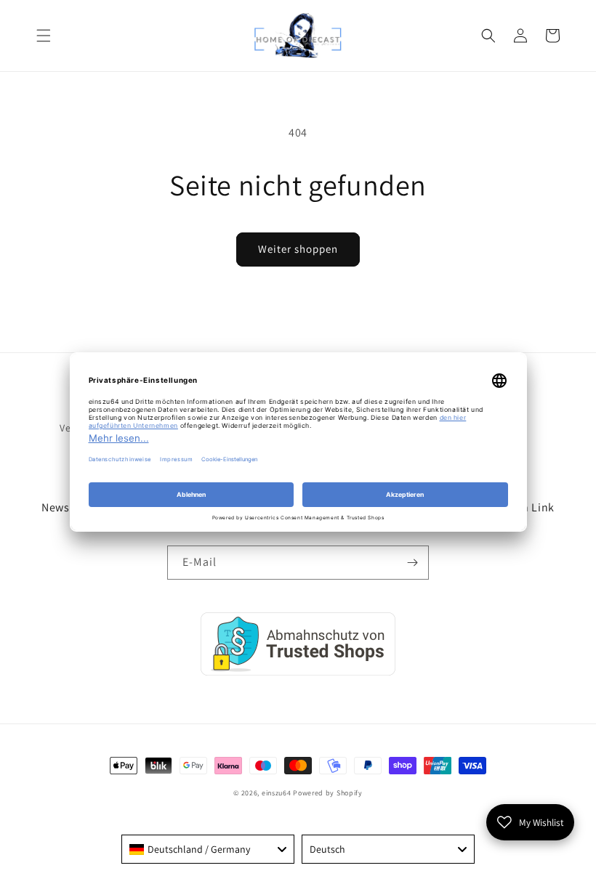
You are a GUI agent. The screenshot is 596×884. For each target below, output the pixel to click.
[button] (44, 36)
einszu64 (276, 793)
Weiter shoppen (298, 249)
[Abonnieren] (412, 563)
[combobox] (207, 849)
